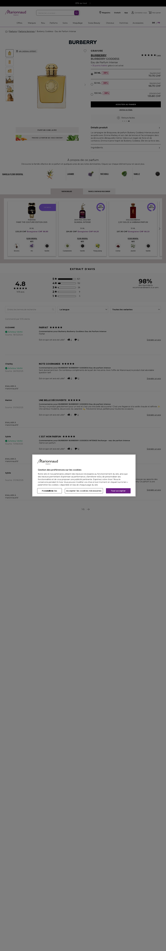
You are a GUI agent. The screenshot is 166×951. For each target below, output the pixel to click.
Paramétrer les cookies (49, 491)
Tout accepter (118, 491)
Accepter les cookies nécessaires (83, 491)
